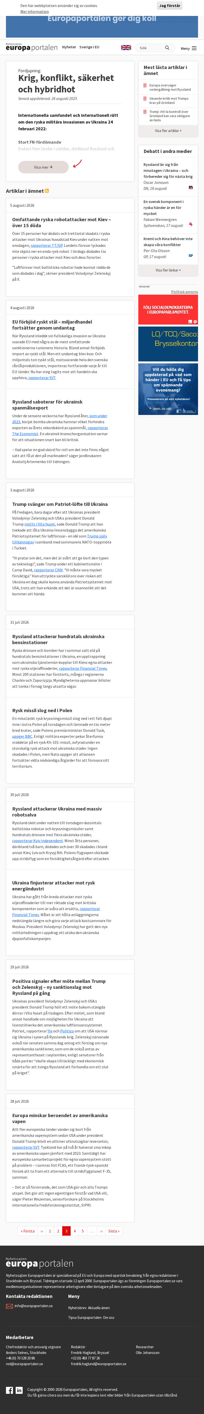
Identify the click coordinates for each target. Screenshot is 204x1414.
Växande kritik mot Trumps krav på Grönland (169, 100)
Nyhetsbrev (77, 1307)
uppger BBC (22, 736)
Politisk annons (184, 291)
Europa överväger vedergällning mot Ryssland (170, 87)
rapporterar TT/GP (46, 245)
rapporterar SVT (41, 377)
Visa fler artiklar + (168, 130)
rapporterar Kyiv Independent (37, 840)
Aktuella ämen (99, 1307)
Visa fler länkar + (168, 270)
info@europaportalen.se (34, 1305)
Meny (185, 48)
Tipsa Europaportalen (85, 1317)
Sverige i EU (89, 46)
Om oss (108, 1317)
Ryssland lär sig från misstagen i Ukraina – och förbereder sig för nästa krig (168, 170)
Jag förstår (169, 5)
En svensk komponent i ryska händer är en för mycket (164, 207)
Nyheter (69, 46)
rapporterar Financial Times (83, 668)
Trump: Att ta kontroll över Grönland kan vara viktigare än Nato (170, 116)
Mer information (34, 11)
